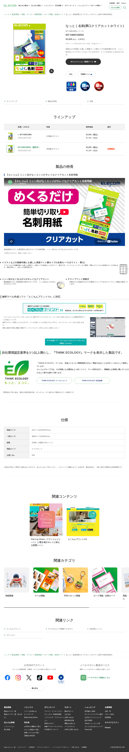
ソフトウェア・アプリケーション (54, 719)
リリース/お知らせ (30, 711)
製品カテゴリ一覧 (10, 711)
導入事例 (7, 729)
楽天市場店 (88, 720)
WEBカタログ (49, 723)
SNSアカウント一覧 (9, 747)
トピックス (48, 5)
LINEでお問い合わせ (71, 729)
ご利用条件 (31, 747)
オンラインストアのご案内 (94, 714)
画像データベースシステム (53, 726)
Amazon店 (88, 729)
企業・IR (108, 711)
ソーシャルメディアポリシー (61, 747)
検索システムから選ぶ (31, 733)
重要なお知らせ (69, 723)
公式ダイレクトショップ (93, 717)
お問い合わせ (69, 717)
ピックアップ (28, 714)
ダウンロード (69, 5)
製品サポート (69, 711)
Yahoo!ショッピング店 (92, 723)
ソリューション (9, 726)
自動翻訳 (84, 747)
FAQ (70, 74)
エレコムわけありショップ (94, 726)
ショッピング (82, 5)
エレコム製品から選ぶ (31, 729)
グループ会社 (109, 714)
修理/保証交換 (69, 720)
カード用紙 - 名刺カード (53, 14)
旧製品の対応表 (29, 736)
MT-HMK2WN (26, 134)
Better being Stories (31, 717)
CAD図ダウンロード (51, 729)
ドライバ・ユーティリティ (53, 711)
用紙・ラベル (26, 14)
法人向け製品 (36, 5)
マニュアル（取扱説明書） (53, 714)
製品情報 (15, 14)
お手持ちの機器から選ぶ (32, 726)
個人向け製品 (23, 5)
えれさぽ (67, 714)
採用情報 (108, 717)
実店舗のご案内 (90, 711)
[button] (28, 707)
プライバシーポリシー (43, 747)
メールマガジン (69, 726)
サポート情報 (95, 5)
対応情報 (58, 5)
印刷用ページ (85, 74)
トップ (6, 14)
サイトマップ (22, 747)
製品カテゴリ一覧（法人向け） (13, 715)
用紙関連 (38, 14)
